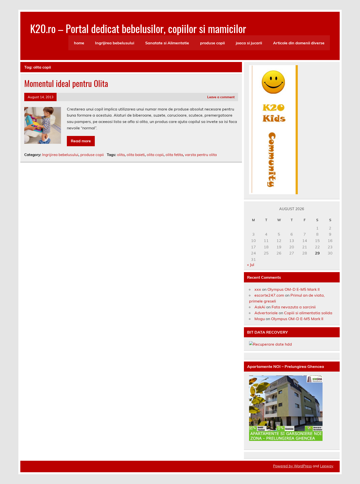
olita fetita (174, 154)
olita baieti (136, 154)
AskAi (259, 306)
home (79, 42)
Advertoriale (266, 312)
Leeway (326, 466)
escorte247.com (269, 295)
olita (121, 154)
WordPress (303, 466)
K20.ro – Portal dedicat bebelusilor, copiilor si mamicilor (138, 28)
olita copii (155, 154)
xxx (257, 289)
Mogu (259, 318)
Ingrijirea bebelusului (114, 42)
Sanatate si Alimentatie (167, 42)
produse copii (212, 42)
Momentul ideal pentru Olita (66, 83)
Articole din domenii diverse (298, 42)
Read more (81, 140)
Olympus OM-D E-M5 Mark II (293, 289)
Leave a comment (221, 97)
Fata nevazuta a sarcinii (294, 306)
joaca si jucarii (249, 42)
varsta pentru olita (201, 154)
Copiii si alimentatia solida (308, 312)
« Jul (250, 264)
